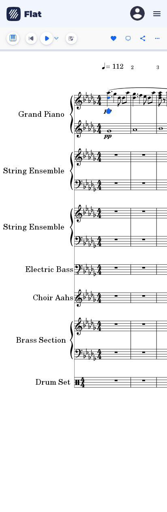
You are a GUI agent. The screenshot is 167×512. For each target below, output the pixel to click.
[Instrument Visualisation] (71, 38)
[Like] (113, 38)
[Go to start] (31, 38)
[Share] (142, 38)
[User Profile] (137, 14)
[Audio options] (56, 38)
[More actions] (157, 38)
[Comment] (128, 38)
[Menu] (156, 13)
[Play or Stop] (46, 38)
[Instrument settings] (12, 38)
